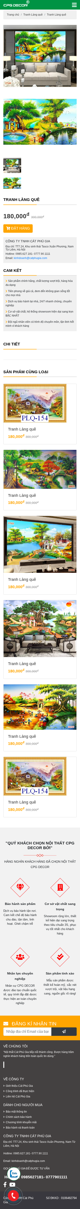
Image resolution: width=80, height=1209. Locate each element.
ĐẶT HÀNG (20, 228)
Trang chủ (13, 14)
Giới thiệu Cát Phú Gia (19, 1085)
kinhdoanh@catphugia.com (30, 258)
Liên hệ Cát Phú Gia (18, 1096)
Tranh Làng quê (33, 14)
